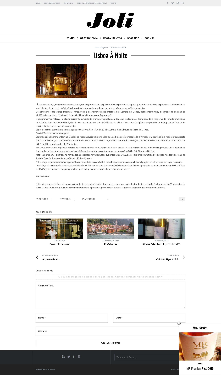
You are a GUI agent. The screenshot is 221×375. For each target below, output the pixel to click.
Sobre (113, 3)
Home (38, 3)
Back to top (176, 370)
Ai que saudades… (51, 257)
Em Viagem (68, 3)
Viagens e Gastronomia (59, 244)
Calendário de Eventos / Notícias (92, 3)
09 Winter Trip (110, 244)
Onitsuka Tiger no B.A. (167, 257)
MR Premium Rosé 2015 (200, 368)
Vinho (200, 364)
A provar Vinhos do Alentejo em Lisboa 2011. (162, 244)
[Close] (179, 323)
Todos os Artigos (52, 3)
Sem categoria (101, 48)
